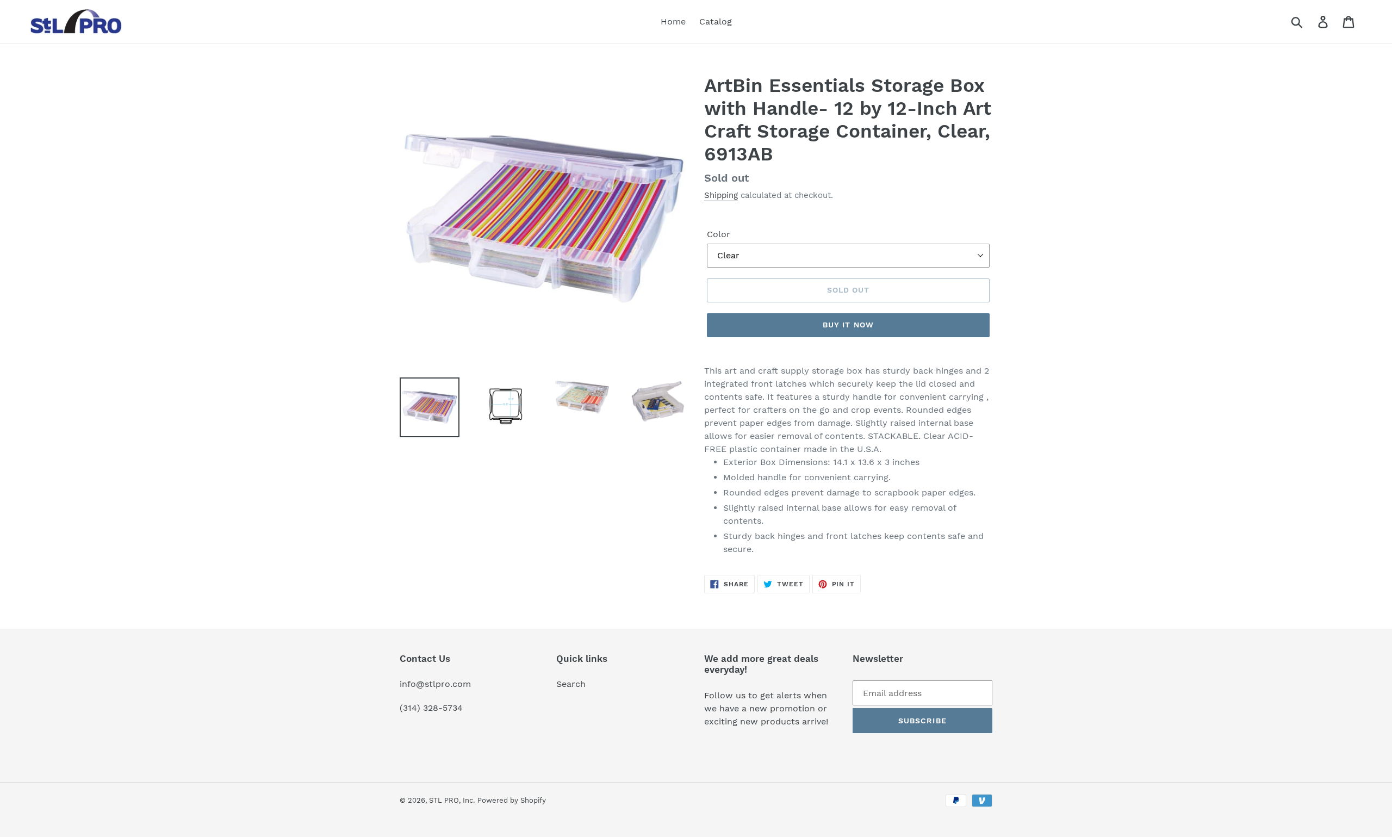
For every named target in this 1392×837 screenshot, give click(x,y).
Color (718, 234)
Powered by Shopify (511, 800)
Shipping (721, 195)
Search (571, 684)
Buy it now (848, 324)
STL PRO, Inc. (452, 800)
